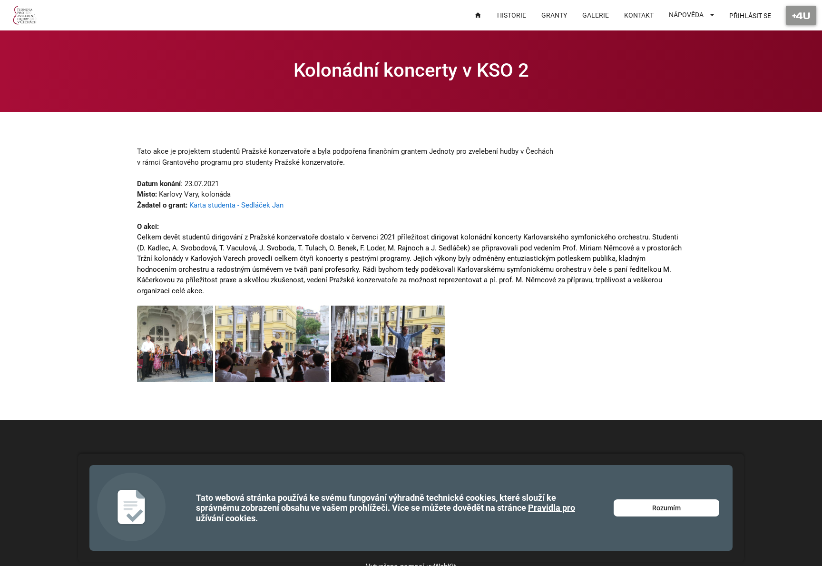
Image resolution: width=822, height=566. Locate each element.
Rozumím (666, 508)
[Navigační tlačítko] (801, 15)
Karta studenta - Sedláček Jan (236, 205)
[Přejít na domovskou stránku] (25, 15)
